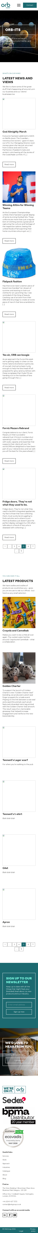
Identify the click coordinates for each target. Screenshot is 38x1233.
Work (4, 1160)
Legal (21, 1231)
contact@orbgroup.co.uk (12, 1204)
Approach (6, 1163)
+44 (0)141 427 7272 (10, 1201)
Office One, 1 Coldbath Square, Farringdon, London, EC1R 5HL (18, 1195)
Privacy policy (32, 1230)
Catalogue (6, 1171)
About (5, 1175)
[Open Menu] (18, 5)
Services (6, 1156)
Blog (4, 1179)
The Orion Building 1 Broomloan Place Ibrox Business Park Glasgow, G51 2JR (19, 1189)
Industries (6, 1167)
